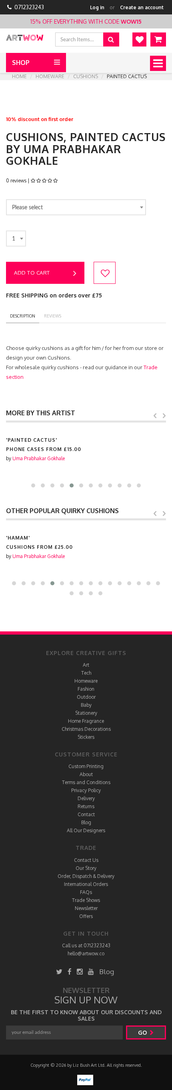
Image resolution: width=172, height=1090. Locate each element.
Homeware (50, 76)
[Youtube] (91, 971)
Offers (86, 916)
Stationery (86, 713)
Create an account (142, 7)
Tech (86, 673)
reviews (52, 315)
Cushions (85, 76)
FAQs (86, 892)
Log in (97, 7)
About (86, 774)
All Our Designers (86, 830)
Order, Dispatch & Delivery (86, 876)
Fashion (86, 689)
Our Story (86, 868)
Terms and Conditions (86, 782)
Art (86, 665)
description (22, 315)
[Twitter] (59, 971)
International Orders (86, 884)
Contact (86, 814)
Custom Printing (86, 766)
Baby (86, 705)
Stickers (86, 737)
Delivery (86, 798)
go (143, 1032)
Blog (86, 822)
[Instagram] (80, 971)
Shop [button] (21, 63)
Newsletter (86, 908)
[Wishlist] (139, 39)
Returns (86, 806)
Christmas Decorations (86, 729)
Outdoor (86, 697)
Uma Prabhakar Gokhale (38, 458)
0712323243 (29, 7)
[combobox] (76, 207)
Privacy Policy (86, 790)
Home (19, 76)
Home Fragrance (86, 721)
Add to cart (32, 272)
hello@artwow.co (86, 953)
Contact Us (86, 860)
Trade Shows (86, 900)
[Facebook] (70, 971)
